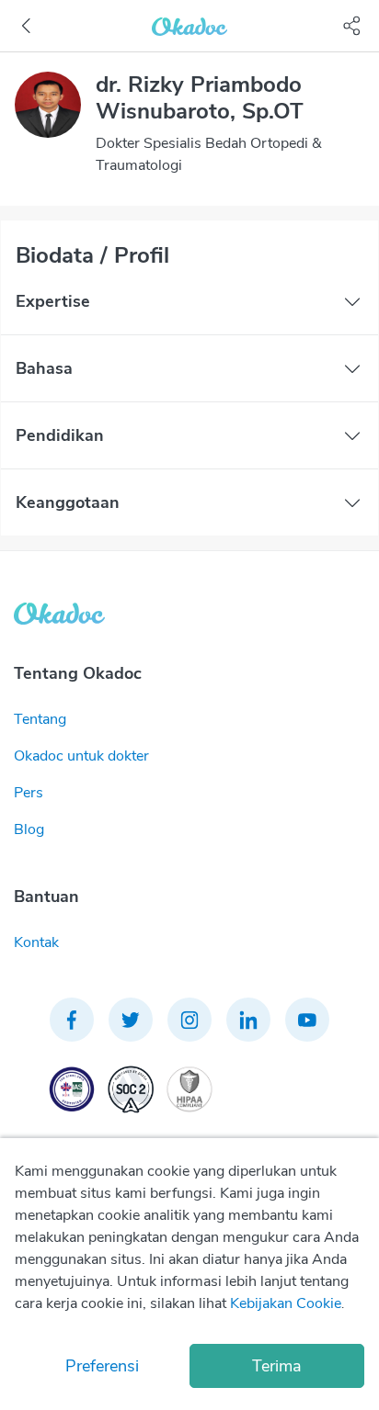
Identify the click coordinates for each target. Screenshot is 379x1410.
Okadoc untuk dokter (81, 756)
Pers (28, 793)
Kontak (36, 942)
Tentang (40, 719)
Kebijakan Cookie (285, 1303)
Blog (29, 829)
